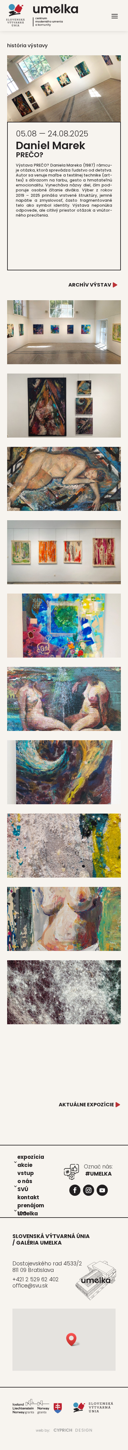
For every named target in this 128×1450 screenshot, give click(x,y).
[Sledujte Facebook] (74, 1190)
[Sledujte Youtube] (102, 1190)
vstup (25, 1173)
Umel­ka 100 (27, 1213)
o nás (24, 1181)
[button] (73, 1339)
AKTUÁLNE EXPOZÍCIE (86, 1104)
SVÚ (22, 1189)
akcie (24, 1165)
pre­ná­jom (30, 1205)
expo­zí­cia (30, 1156)
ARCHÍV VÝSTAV (89, 284)
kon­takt (28, 1197)
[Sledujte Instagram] (88, 1190)
